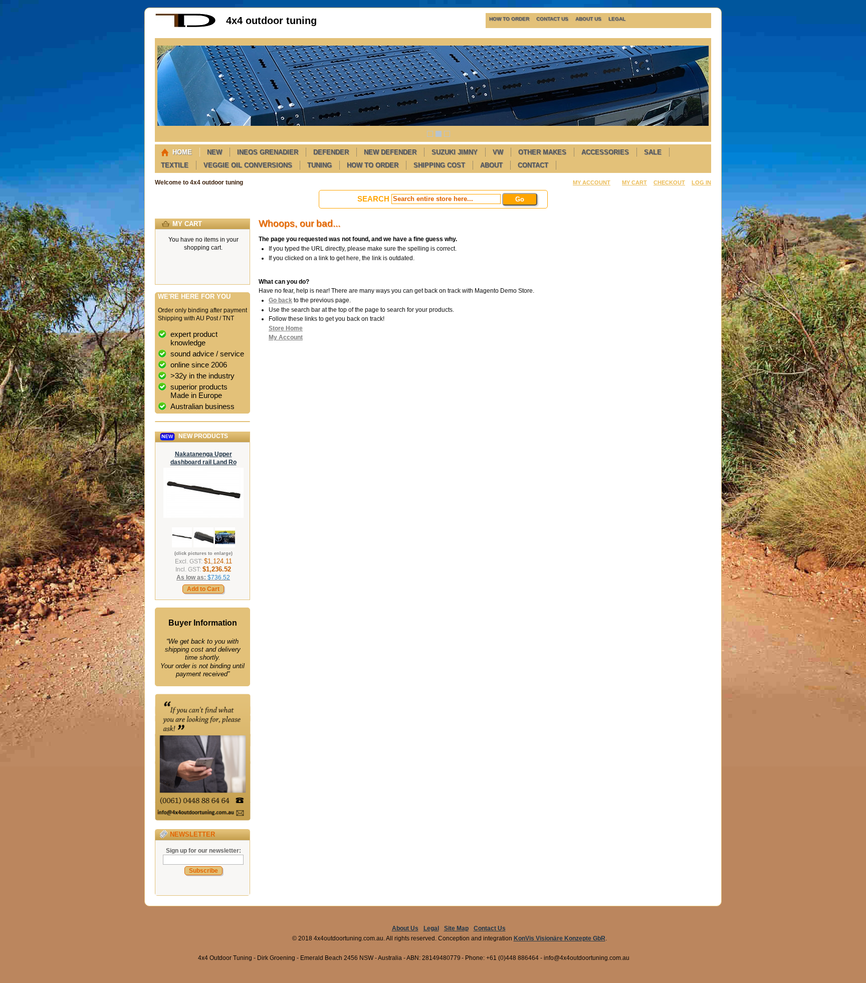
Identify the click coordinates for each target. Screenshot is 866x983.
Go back (280, 300)
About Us (405, 928)
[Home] (185, 25)
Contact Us (490, 928)
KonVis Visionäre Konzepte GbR (559, 938)
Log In (701, 182)
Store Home (286, 328)
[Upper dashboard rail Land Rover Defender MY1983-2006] (203, 515)
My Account (591, 182)
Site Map (456, 928)
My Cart (634, 182)
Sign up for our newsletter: (203, 850)
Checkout (669, 182)
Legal (431, 928)
